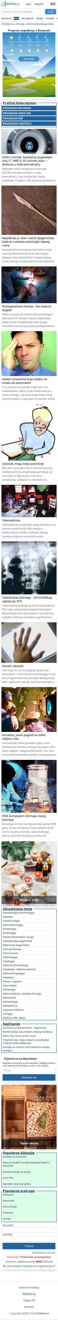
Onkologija (9, 961)
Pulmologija (9, 989)
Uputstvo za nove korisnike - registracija (24, 1027)
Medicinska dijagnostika (16, 945)
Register (39, 4)
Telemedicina (10, 1005)
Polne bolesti (10, 985)
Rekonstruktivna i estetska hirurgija (22, 993)
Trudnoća (8, 1212)
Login (28, 4)
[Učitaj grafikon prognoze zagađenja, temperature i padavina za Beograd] (29, 64)
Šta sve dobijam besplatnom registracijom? (29, 1266)
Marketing (29, 1294)
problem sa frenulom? (15, 1156)
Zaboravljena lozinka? (43, 1252)
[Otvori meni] (53, 3)
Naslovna (6, 18)
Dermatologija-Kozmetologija (18, 912)
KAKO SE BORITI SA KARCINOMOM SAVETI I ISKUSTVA (26, 1164)
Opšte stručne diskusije (15, 965)
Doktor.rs (8, 23)
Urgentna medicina (13, 1009)
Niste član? (29, 1257)
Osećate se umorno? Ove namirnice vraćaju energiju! (26, 1049)
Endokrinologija (11, 920)
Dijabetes (8, 916)
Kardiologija (9, 932)
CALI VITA (8, 1177)
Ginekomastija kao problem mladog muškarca (27, 1031)
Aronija (7, 1218)
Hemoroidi (8, 1200)
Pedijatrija (8, 977)
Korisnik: (8, 1225)
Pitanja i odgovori (12, 981)
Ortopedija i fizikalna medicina (19, 969)
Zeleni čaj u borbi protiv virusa (19, 1035)
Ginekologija (9, 928)
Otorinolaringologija (14, 973)
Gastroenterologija (13, 924)
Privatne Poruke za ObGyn (17, 1171)
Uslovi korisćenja (29, 1287)
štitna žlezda (10, 1206)
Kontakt (50, 18)
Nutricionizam (10, 953)
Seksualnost (9, 997)
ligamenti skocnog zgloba (17, 1183)
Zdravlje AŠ (28, 18)
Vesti (16, 18)
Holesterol (8, 1194)
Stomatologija (10, 1001)
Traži (50, 11)
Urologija (8, 1013)
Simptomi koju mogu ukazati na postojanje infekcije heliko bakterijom (26, 1041)
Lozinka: (8, 1234)
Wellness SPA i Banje (14, 1017)
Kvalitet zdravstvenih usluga (18, 936)
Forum (39, 18)
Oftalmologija (10, 957)
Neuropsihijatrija (12, 949)
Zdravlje (20, 23)
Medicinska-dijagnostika (40, 23)
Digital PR (29, 1300)
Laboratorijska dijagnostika (17, 941)
